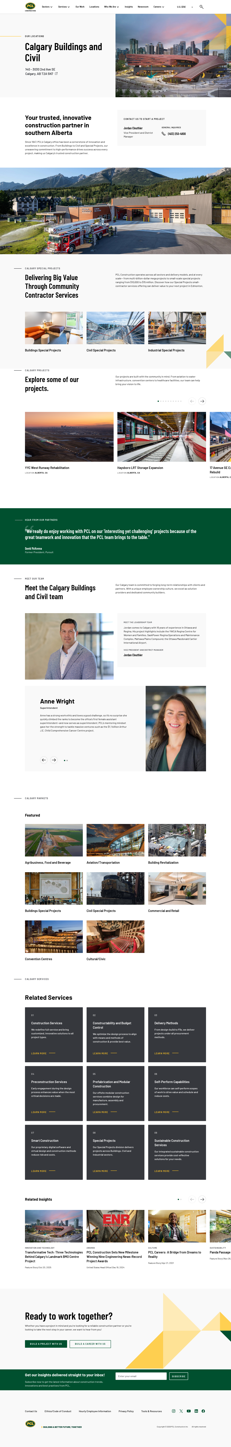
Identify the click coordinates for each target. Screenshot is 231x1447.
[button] (158, 401)
